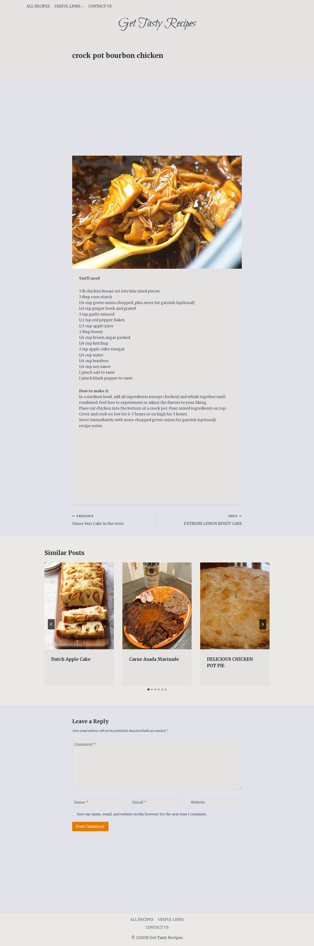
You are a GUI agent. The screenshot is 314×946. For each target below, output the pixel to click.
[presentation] (79, 605)
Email (139, 802)
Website (198, 802)
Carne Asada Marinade (154, 659)
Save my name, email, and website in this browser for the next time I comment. (142, 814)
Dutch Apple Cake (71, 659)
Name (81, 802)
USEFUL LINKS (171, 919)
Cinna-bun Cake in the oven (98, 520)
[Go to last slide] (51, 624)
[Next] (262, 624)
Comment (85, 744)
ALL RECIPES (38, 6)
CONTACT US (100, 6)
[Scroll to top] (303, 939)
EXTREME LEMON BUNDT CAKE (213, 520)
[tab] (148, 689)
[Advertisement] (157, 124)
